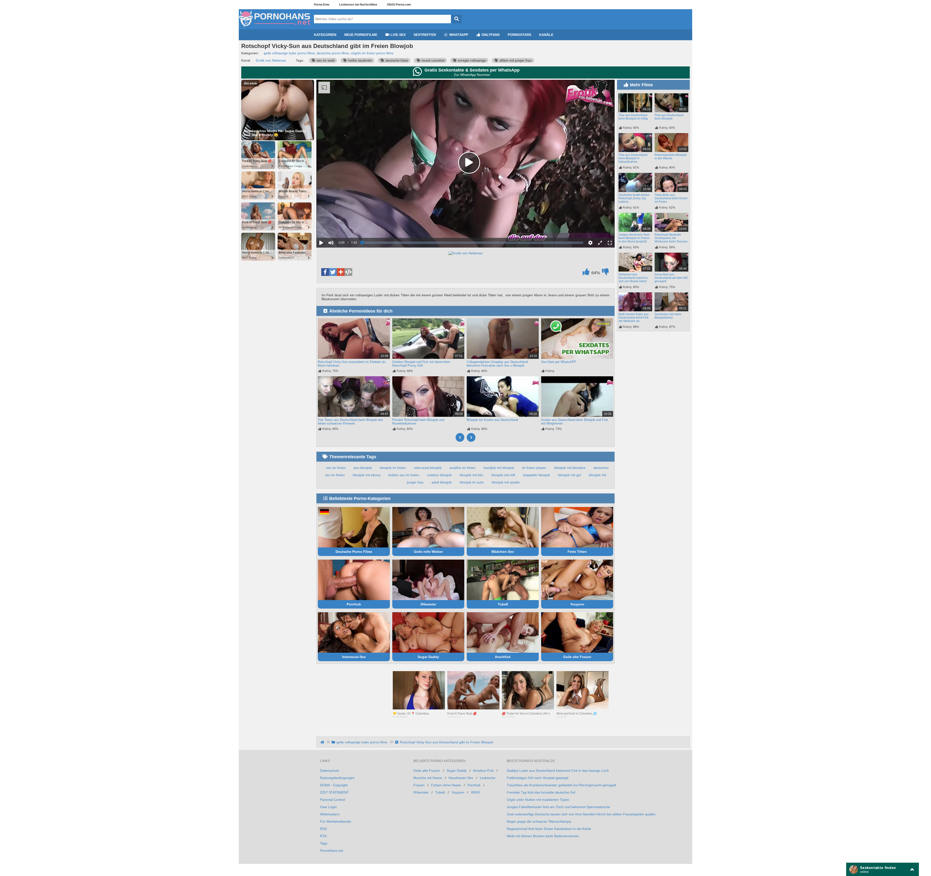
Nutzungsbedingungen (337, 778)
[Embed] (348, 272)
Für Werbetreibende (335, 821)
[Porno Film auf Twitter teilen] (333, 272)
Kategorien (325, 35)
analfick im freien (462, 468)
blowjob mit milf (503, 475)
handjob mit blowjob (498, 468)
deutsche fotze (396, 60)
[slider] (339, 228)
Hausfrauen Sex (461, 778)
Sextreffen (425, 35)
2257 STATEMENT (334, 792)
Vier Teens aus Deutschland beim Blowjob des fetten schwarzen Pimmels (350, 421)
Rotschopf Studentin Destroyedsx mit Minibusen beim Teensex (671, 238)
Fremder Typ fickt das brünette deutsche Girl (541, 792)
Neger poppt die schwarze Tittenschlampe (539, 821)
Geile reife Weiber (428, 552)
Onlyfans (490, 35)
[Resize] (600, 243)
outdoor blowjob (439, 475)
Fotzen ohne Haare (446, 785)
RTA (323, 836)
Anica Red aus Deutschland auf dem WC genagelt (671, 278)
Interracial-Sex (354, 657)
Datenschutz (329, 770)
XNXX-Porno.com (399, 4)
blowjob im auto (472, 482)
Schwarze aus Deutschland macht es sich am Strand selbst (633, 278)
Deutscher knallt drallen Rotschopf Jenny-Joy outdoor (634, 198)
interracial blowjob (427, 468)
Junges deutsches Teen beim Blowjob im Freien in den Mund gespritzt (634, 238)
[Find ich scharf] (586, 273)
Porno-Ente (321, 4)
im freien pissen (534, 468)
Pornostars (519, 35)
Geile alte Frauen (577, 657)
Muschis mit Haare (427, 778)
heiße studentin (359, 60)
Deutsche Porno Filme (354, 552)
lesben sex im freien (403, 475)
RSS (323, 829)
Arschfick (503, 657)
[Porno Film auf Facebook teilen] (325, 272)
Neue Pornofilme (360, 35)
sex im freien (336, 468)
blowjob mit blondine (570, 468)
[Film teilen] (341, 272)
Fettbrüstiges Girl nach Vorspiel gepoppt (537, 778)
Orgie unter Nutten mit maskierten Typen (538, 800)
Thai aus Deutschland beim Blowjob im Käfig (633, 116)
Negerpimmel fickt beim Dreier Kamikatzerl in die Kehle (549, 829)
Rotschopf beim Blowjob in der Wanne (671, 156)
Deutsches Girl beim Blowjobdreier (668, 316)
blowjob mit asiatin (506, 482)
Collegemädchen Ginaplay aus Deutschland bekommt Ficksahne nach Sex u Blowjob (497, 363)
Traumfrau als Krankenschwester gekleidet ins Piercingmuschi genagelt (561, 785)
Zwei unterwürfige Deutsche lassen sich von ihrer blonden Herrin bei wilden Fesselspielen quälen (581, 814)
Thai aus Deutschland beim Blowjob (669, 116)
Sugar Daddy (428, 657)
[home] (323, 742)
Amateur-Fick (483, 770)
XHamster (428, 604)
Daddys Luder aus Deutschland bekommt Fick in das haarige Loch (558, 770)
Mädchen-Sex (502, 552)
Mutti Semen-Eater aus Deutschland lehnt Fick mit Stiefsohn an (633, 318)
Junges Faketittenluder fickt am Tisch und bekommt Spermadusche (558, 807)
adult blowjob (442, 482)
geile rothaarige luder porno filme (289, 53)
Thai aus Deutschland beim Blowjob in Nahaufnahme (632, 158)
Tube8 (503, 604)
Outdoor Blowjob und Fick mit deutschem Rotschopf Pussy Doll (421, 363)
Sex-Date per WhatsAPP (558, 362)
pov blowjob (363, 468)
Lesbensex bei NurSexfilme (358, 4)
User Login (328, 807)
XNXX (475, 792)
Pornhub (354, 604)
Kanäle (546, 35)
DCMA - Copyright (334, 785)
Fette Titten (577, 552)
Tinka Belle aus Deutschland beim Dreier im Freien (671, 198)
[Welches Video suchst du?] (456, 19)
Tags (323, 843)
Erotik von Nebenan (271, 60)
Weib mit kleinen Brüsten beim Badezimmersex (543, 836)
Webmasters (329, 814)
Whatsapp (458, 35)
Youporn (577, 604)
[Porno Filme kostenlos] (275, 27)
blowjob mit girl (569, 475)
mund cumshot (432, 60)
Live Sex (398, 35)
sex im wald (325, 60)
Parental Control (332, 800)
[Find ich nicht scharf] (605, 273)
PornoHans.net (331, 850)
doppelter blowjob (536, 475)
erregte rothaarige (471, 60)
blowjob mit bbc (471, 475)
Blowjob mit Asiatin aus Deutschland (492, 420)
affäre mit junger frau (515, 60)
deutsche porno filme (333, 53)
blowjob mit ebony (366, 475)
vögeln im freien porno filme (372, 53)
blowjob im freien (393, 468)
